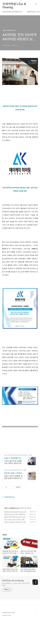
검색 (31, 4)
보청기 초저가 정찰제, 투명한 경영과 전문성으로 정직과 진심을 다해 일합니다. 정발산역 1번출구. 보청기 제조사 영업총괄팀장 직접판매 (13, 477)
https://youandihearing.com (13, 470)
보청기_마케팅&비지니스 (11, 508)
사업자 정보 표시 (9, 497)
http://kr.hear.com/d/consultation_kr (16, 455)
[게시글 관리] (11, 487)
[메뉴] (36, 4)
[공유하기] (8, 487)
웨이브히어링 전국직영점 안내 (12, 12)
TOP (36, 613)
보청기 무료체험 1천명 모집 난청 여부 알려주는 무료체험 (13, 458)
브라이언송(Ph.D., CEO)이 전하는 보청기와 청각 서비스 (16, 584)
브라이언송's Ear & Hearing (14, 4)
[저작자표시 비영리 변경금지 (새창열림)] (25, 487)
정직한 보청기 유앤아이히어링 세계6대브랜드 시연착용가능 (13, 473)
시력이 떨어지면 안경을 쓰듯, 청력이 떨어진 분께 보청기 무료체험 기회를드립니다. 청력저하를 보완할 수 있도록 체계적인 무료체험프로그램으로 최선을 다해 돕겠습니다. (13, 462)
